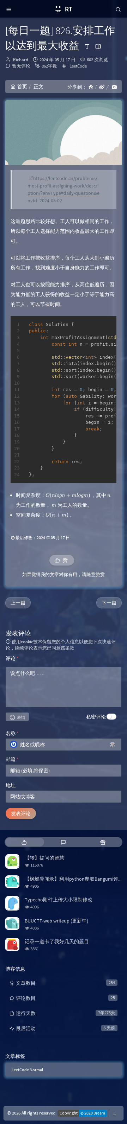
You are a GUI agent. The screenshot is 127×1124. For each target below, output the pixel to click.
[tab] (24, 842)
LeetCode (78, 66)
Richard (20, 60)
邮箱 (12, 759)
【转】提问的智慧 (44, 858)
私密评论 (96, 717)
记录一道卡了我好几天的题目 (57, 941)
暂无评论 (21, 66)
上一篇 (18, 603)
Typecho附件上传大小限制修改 (58, 899)
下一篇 (109, 603)
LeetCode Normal (27, 1069)
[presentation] (68, 495)
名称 (12, 733)
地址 (11, 785)
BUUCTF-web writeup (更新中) (56, 921)
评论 (12, 658)
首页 (22, 86)
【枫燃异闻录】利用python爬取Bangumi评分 (74, 879)
